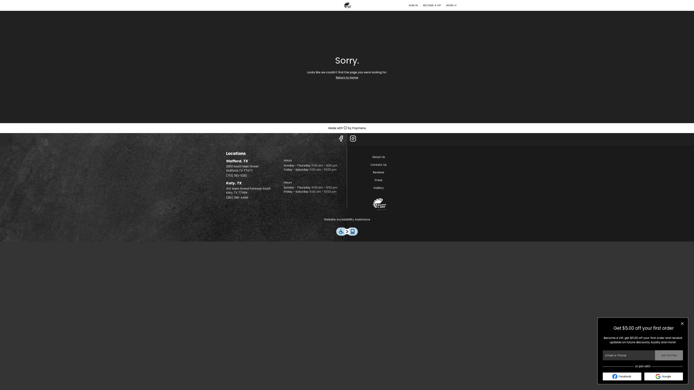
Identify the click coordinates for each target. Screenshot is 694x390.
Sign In (413, 5)
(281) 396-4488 (237, 198)
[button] (452, 5)
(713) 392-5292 (236, 176)
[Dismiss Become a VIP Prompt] (682, 323)
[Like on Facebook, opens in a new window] (341, 139)
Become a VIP (432, 5)
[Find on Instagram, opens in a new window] (353, 139)
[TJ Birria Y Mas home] (347, 5)
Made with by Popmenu (184, 127)
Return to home (347, 77)
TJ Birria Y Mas (378, 204)
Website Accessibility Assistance (347, 220)
